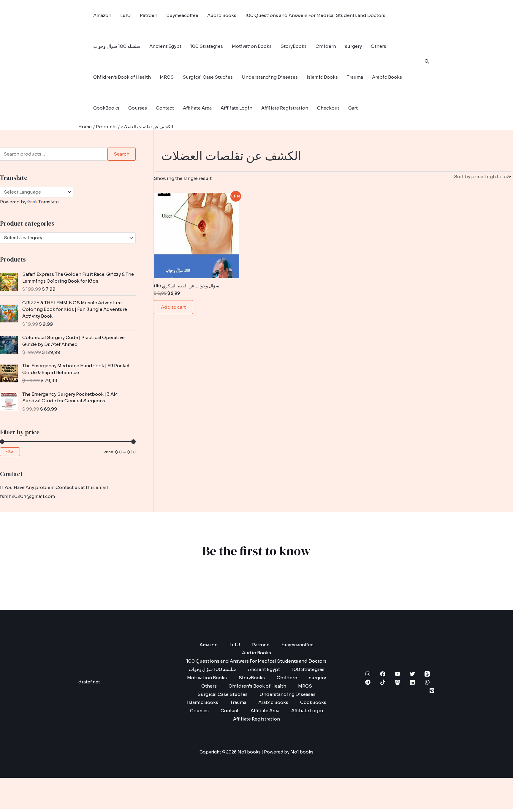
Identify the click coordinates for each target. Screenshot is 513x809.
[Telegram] (367, 682)
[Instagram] (367, 674)
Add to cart (173, 307)
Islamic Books (322, 77)
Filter (10, 451)
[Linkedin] (412, 682)
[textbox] (65, 238)
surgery (353, 46)
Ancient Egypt (165, 46)
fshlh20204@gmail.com (27, 496)
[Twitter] (412, 674)
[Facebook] (382, 674)
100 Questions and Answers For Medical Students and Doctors (315, 15)
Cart (353, 108)
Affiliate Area (197, 108)
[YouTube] (397, 674)
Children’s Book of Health (122, 77)
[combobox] (68, 237)
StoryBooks (294, 46)
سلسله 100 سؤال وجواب (116, 46)
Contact (165, 108)
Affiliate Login (236, 108)
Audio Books (221, 15)
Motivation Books (252, 46)
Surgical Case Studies (208, 77)
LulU (125, 15)
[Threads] (427, 674)
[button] (427, 62)
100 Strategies (206, 46)
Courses (137, 108)
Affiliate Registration (284, 108)
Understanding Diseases (270, 77)
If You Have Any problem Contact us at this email (54, 487)
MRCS (167, 77)
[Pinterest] (432, 690)
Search (121, 154)
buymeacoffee (182, 15)
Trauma (355, 77)
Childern (326, 46)
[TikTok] (382, 682)
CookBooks (106, 108)
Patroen (148, 15)
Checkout (328, 108)
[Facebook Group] (397, 682)
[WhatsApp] (427, 682)
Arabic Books (387, 77)
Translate (48, 202)
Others (378, 46)
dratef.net (89, 682)
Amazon (102, 15)
